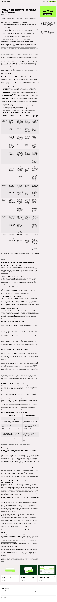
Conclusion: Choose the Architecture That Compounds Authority (48, 32)
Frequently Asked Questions (45, 31)
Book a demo (37, 593)
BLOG (47, 1)
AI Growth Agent (6, 1)
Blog (35, 591)
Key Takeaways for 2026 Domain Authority (46, 21)
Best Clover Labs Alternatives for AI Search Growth (48, 33)
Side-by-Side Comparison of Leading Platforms (47, 24)
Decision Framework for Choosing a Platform (47, 30)
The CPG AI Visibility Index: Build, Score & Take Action (47, 576)
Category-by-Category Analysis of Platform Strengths (48, 25)
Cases (36, 590)
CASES (43, 1)
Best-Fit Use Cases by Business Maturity (46, 26)
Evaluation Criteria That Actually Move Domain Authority (48, 23)
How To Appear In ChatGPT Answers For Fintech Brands (48, 34)
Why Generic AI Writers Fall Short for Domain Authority (48, 22)
